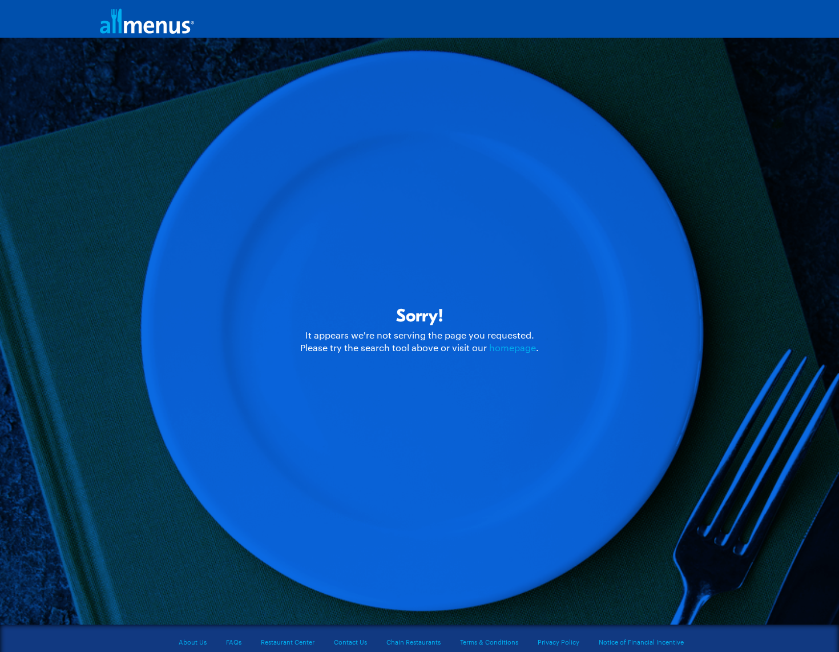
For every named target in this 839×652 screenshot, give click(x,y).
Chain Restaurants (413, 641)
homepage (512, 347)
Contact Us (350, 641)
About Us (193, 641)
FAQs (233, 641)
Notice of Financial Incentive (641, 641)
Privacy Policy (558, 641)
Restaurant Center (287, 641)
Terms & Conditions (489, 641)
